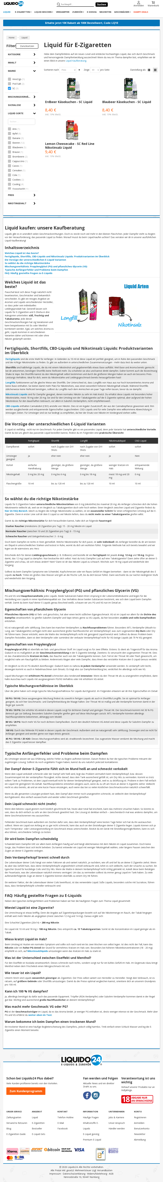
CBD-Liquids (12, 406)
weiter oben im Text (40, 1014)
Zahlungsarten (13, 1117)
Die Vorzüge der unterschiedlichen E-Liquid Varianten (35, 259)
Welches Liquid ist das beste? (22, 253)
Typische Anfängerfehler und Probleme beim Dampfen (36, 269)
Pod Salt (17, 83)
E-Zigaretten (38, 1122)
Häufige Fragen (91, 1117)
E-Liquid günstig (91, 1134)
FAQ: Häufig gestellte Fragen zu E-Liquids (28, 273)
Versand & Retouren (16, 1122)
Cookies (16, 179)
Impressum (55, 1173)
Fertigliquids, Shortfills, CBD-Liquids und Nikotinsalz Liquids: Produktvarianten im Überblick (57, 256)
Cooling (16, 184)
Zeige (86, 69)
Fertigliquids (13, 358)
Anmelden (139, 5)
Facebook (62, 1128)
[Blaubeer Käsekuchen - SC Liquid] (129, 88)
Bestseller (37, 1128)
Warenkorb (153, 5)
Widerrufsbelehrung (97, 1173)
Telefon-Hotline (65, 1117)
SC (14, 88)
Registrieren (140, 1117)
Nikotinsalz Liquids (16, 394)
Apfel (15, 133)
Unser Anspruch (117, 1122)
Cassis (16, 165)
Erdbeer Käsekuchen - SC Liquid (68, 102)
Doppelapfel (19, 188)
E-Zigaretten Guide (16, 1134)
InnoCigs (17, 79)
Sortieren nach (51, 69)
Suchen (101, 4)
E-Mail (60, 1122)
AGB (111, 1173)
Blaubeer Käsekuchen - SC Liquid (126, 102)
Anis (14, 128)
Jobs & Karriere (116, 1117)
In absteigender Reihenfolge (79, 70)
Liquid (35, 1117)
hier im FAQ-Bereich (16, 510)
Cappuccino (18, 161)
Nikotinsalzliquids (37, 951)
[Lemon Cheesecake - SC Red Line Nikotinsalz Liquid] (72, 130)
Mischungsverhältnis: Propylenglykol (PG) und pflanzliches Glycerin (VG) (46, 266)
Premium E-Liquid (92, 1139)
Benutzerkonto (141, 1128)
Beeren (16, 142)
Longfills (10, 382)
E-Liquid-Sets (38, 1134)
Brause (16, 151)
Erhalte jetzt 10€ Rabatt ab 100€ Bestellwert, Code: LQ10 (81, 23)
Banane (16, 138)
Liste (149, 70)
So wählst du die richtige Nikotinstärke (27, 263)
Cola (15, 175)
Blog (8, 1128)
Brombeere (18, 156)
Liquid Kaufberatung (76, 60)
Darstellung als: (138, 69)
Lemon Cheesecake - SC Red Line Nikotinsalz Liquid (69, 145)
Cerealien (17, 170)
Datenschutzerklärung (74, 1173)
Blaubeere (18, 147)
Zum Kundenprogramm (26, 1091)
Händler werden (117, 1128)
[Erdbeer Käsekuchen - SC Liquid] (72, 88)
